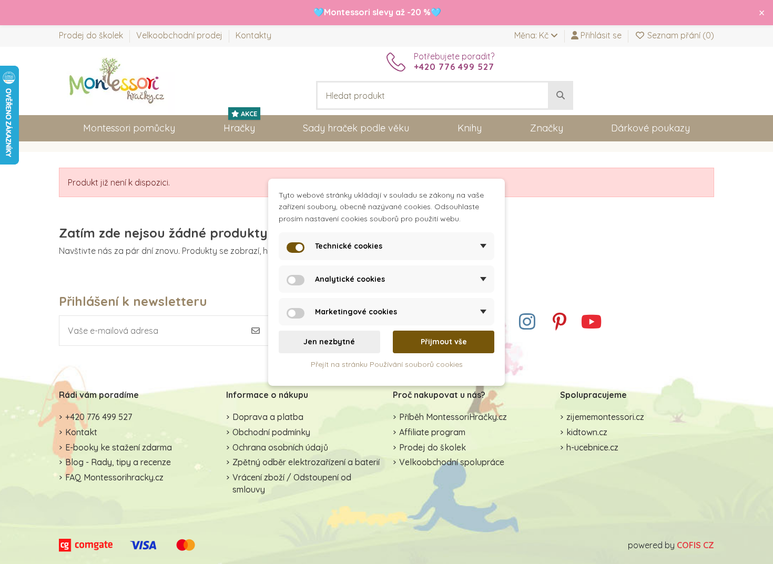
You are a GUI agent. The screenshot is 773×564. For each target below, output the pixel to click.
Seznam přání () (679, 35)
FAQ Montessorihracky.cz (114, 477)
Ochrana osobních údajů (280, 447)
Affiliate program (432, 432)
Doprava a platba (267, 417)
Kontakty (253, 35)
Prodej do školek (92, 35)
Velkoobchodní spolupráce (451, 462)
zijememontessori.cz (605, 417)
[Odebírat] (255, 330)
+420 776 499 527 (98, 417)
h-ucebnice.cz (592, 447)
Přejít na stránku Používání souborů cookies (387, 363)
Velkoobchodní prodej (180, 35)
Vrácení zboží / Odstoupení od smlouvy (291, 483)
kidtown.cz (586, 432)
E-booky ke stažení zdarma (118, 447)
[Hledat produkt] (560, 95)
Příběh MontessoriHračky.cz (453, 417)
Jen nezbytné (329, 341)
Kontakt (81, 432)
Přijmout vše (444, 341)
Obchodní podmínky (271, 432)
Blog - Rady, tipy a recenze (118, 462)
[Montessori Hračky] (117, 80)
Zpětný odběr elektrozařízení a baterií (306, 462)
